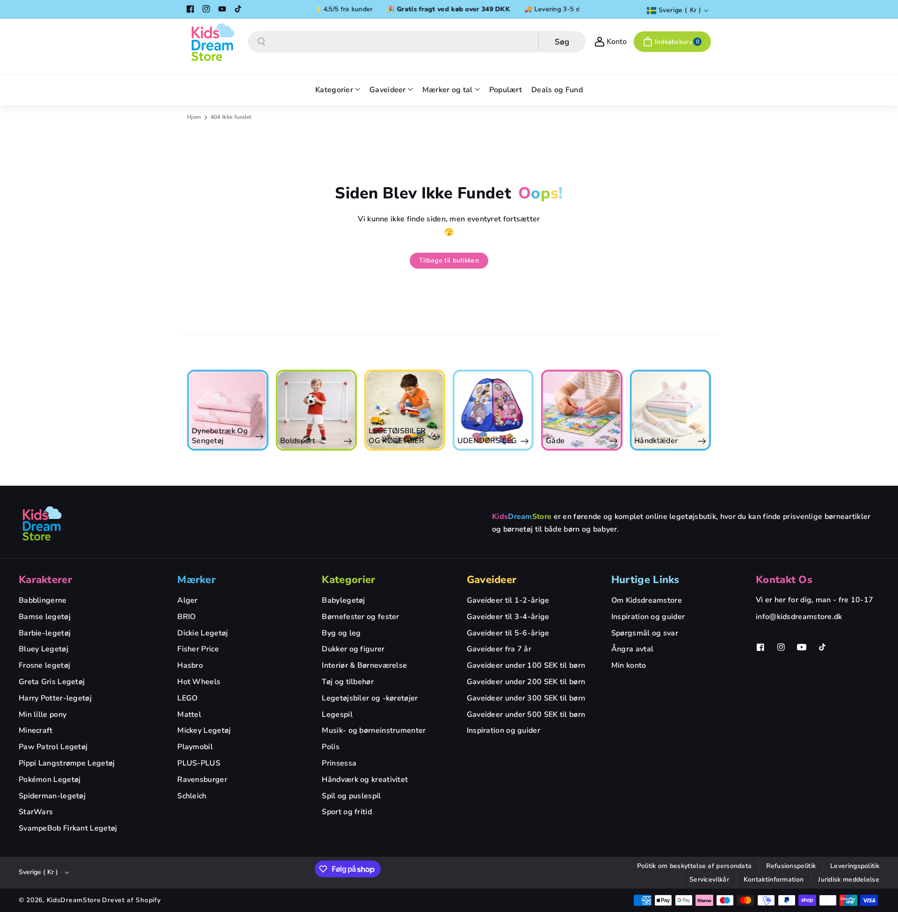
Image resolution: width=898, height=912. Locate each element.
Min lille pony (42, 714)
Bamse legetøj (45, 617)
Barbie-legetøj (45, 633)
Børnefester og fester (360, 617)
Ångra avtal (632, 649)
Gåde (643, 441)
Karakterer (45, 580)
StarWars (36, 812)
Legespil (337, 714)
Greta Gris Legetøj (52, 682)
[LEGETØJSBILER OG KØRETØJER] (493, 410)
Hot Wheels (198, 682)
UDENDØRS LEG (576, 441)
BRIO (186, 617)
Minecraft (36, 730)
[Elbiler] (227, 410)
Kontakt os (784, 580)
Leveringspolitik (854, 865)
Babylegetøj (343, 600)
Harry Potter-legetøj (55, 698)
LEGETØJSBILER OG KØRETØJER (485, 436)
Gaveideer (492, 580)
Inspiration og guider (503, 730)
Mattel (189, 714)
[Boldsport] (404, 410)
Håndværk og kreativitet (365, 779)
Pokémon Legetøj (50, 779)
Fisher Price (198, 649)
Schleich (191, 796)
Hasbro (190, 665)
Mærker (196, 580)
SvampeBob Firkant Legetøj (68, 828)
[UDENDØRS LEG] (581, 410)
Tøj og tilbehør (348, 682)
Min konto (628, 665)
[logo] (42, 523)
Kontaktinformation (774, 879)
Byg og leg (341, 633)
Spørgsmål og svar (644, 633)
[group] (227, 410)
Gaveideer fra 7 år (499, 649)
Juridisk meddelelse (848, 879)
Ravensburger (202, 779)
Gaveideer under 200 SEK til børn (526, 682)
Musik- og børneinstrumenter (374, 730)
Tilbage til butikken (449, 260)
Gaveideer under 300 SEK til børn (526, 698)
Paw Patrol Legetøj (53, 747)
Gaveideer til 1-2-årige (508, 600)
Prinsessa (339, 763)
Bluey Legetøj (43, 649)
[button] (672, 41)
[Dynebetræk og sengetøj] (316, 410)
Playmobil (195, 747)
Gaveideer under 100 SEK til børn (526, 665)
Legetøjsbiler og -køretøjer (370, 698)
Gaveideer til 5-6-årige (508, 633)
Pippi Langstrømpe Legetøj (67, 763)
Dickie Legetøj (202, 633)
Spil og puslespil (351, 796)
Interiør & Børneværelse (364, 665)
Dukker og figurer (353, 649)
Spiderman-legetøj (52, 796)
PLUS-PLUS (198, 763)
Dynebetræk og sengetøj (308, 436)
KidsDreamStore (74, 900)
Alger (187, 600)
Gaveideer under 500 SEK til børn (526, 714)
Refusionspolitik (791, 865)
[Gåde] (670, 410)
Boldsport (386, 441)
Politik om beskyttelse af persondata (694, 865)
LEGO (187, 698)
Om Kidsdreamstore (646, 600)
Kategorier (348, 580)
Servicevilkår (709, 879)
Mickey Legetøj (204, 730)
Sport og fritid (347, 812)
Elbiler (203, 441)
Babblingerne (43, 600)
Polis (331, 747)
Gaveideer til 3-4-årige (508, 617)
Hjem (194, 117)
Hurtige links (645, 580)
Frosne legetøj (44, 665)
